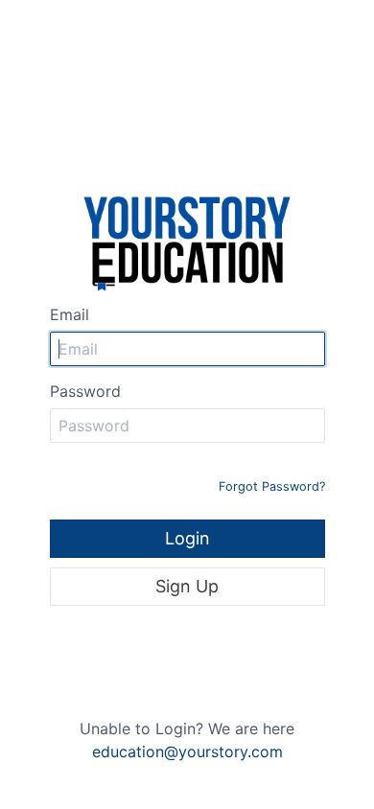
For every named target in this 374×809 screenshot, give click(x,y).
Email (69, 314)
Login (187, 538)
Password (85, 391)
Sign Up (187, 586)
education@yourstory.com (187, 751)
